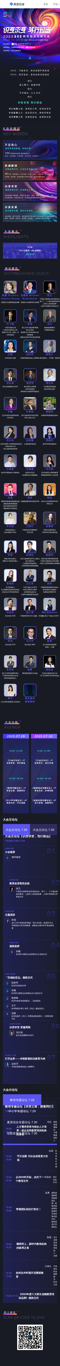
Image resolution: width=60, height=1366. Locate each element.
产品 (55, 4)
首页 (46, 4)
